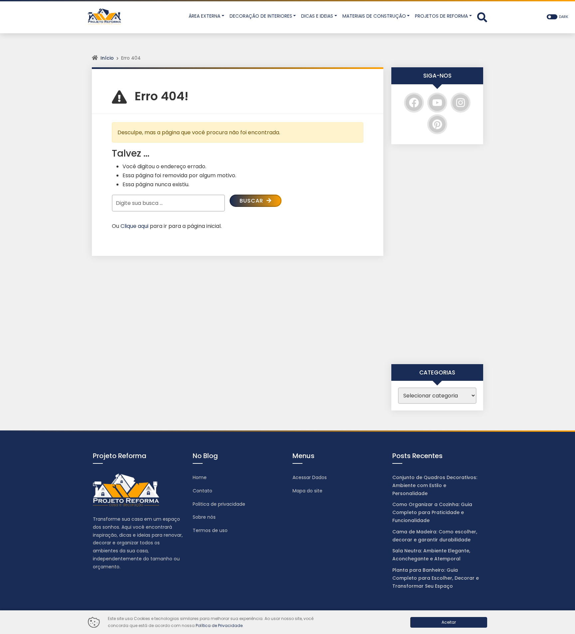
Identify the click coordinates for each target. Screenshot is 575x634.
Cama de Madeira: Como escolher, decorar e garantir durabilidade (434, 535)
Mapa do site (307, 490)
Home (200, 477)
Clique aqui (134, 226)
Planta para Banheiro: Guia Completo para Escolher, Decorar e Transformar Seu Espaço (435, 578)
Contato (202, 490)
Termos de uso (210, 530)
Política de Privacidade (219, 625)
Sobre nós (204, 517)
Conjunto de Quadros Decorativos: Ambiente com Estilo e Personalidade (434, 485)
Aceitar (449, 622)
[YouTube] (437, 102)
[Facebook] (414, 102)
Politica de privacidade (219, 504)
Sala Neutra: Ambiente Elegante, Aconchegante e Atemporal (431, 554)
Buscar (252, 201)
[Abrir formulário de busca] (482, 17)
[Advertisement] (437, 254)
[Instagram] (460, 102)
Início (107, 58)
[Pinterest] (437, 124)
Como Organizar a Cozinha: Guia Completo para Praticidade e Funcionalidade (432, 512)
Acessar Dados (309, 477)
